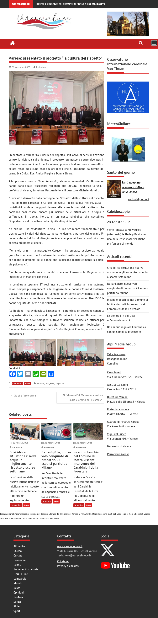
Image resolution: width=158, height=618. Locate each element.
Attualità (47, 501)
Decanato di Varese (119, 446)
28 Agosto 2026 (20, 442)
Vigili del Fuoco (116, 434)
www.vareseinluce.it (69, 546)
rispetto (60, 383)
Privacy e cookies (68, 566)
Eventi (17, 565)
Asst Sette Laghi (117, 384)
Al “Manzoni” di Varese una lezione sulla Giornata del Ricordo (83, 398)
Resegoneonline (117, 359)
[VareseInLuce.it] (12, 43)
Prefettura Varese (118, 409)
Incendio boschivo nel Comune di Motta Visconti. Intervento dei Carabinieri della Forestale (91, 3)
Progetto (50, 383)
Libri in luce (20, 574)
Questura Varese (117, 397)
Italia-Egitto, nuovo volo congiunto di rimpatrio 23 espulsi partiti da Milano (128, 288)
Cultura (18, 555)
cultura (40, 383)
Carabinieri (114, 372)
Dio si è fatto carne (24, 395)
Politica (18, 597)
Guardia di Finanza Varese (123, 422)
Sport (16, 611)
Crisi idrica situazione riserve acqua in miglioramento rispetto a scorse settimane (127, 272)
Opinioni (18, 592)
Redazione (41, 67)
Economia (19, 560)
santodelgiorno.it (138, 199)
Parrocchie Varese (118, 454)
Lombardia (17, 383)
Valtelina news (116, 354)
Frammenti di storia (25, 569)
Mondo (17, 583)
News (27, 383)
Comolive (112, 363)
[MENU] (154, 43)
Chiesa (17, 551)
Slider (17, 606)
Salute (17, 602)
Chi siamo (63, 561)
